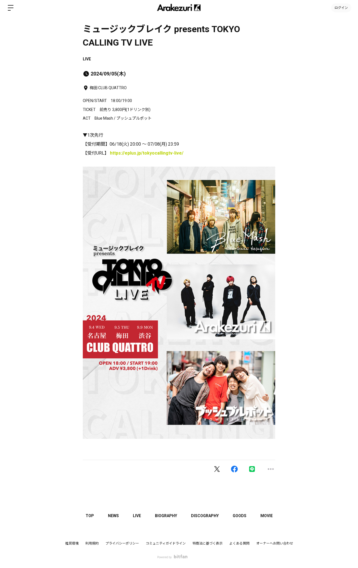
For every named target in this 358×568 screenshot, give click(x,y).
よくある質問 (239, 543)
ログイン (341, 8)
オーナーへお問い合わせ (274, 543)
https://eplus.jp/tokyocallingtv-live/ (146, 153)
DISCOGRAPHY (205, 515)
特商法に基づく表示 (207, 543)
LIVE (87, 59)
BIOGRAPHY (166, 515)
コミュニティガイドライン (166, 543)
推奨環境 (72, 543)
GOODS (239, 515)
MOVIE (266, 515)
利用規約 (92, 543)
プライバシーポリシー (122, 543)
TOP (90, 515)
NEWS (113, 515)
